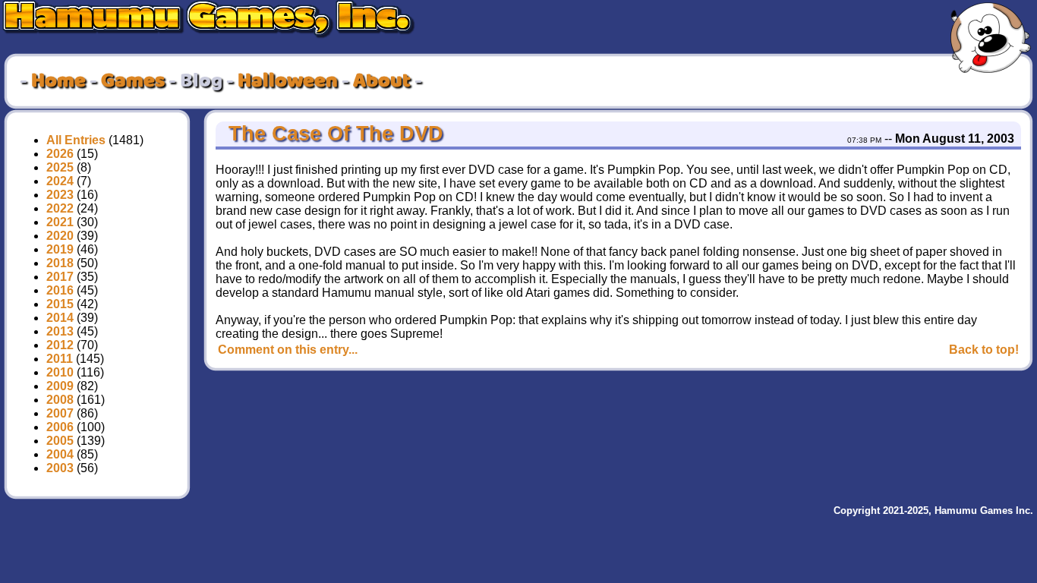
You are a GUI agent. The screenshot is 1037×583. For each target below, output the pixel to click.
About (382, 81)
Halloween (288, 81)
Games (133, 81)
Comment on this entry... (288, 349)
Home (58, 81)
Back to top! (984, 349)
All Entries (76, 140)
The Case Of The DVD (332, 133)
